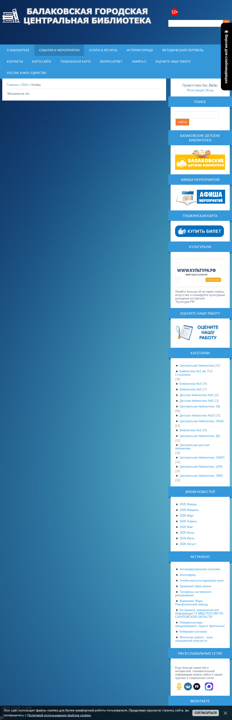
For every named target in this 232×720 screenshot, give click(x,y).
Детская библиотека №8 (196, 395)
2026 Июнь (187, 532)
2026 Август (188, 544)
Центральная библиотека (197, 365)
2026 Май (186, 527)
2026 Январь (188, 504)
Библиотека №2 (190, 430)
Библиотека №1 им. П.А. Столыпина (194, 373)
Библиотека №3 (190, 383)
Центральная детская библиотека (192, 446)
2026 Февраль (189, 510)
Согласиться (206, 713)
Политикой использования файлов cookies (59, 715)
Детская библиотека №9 (196, 400)
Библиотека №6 (190, 389)
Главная (12, 84)
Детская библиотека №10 (197, 415)
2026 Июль (187, 538)
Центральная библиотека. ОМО (201, 475)
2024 (24, 84)
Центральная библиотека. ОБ (200, 406)
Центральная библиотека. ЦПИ (201, 466)
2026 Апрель (188, 521)
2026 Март (187, 515)
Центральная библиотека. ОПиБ (202, 421)
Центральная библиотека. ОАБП (202, 457)
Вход (209, 90)
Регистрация (195, 90)
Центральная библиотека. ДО (200, 436)
